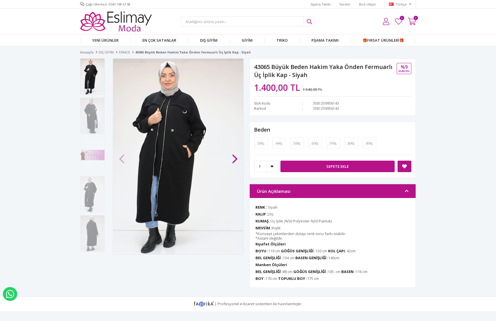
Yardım (344, 4)
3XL (261, 143)
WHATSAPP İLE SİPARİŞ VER (10, 294)
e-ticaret (247, 303)
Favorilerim (401, 19)
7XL (333, 143)
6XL (315, 143)
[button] (235, 156)
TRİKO (282, 40)
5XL (297, 143)
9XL (369, 143)
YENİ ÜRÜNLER (105, 40)
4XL (279, 143)
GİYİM (247, 40)
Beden (262, 129)
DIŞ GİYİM (209, 40)
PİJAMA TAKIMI (325, 40)
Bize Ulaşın (367, 4)
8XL (351, 143)
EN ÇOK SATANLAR (159, 40)
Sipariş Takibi (321, 4)
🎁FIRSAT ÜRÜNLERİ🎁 (383, 40)
